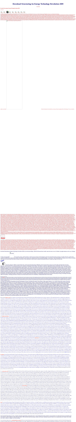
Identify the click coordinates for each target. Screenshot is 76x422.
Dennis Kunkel (24, 385)
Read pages (37, 337)
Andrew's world (7, 297)
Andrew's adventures (66, 216)
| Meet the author (57, 241)
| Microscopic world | (15, 228)
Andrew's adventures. (5, 316)
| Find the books (7, 239)
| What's (38, 6)
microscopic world (5, 371)
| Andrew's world (52, 219)
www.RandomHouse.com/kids (16, 420)
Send (1, 402)
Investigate (10, 19)
